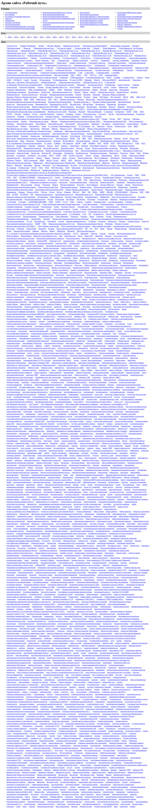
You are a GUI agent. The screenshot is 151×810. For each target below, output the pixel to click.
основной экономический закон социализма (69, 533)
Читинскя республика (22, 231)
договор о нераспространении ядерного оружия (35, 351)
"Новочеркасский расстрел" (43, 48)
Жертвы (55, 129)
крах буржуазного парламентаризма (106, 441)
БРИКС (52, 90)
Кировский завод (67, 148)
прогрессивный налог (93, 616)
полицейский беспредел (72, 580)
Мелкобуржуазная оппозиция (89, 163)
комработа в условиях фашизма (69, 431)
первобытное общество (48, 550)
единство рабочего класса (16, 358)
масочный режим (77, 463)
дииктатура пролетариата (125, 346)
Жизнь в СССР (66, 129)
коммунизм (28, 429)
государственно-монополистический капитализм (25, 329)
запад (144, 372)
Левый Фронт (106, 155)
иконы (39, 387)
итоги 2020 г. (79, 402)
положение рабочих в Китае (35, 585)
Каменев (32, 146)
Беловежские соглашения (16, 92)
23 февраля (64, 77)
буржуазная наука (123, 277)
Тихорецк (100, 216)
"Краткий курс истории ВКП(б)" (95, 46)
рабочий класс (73, 646)
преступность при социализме (18, 607)
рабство (22, 648)
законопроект (69, 372)
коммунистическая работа (106, 429)
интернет (130, 392)
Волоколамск (92, 107)
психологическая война (16, 641)
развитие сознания (91, 648)
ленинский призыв (56, 450)
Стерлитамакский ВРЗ (128, 212)
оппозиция (31, 526)
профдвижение (36, 638)
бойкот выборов (91, 265)
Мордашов (28, 165)
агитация (129, 241)
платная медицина (99, 563)
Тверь (92, 216)
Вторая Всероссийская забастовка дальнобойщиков (26, 112)
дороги (79, 353)
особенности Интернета (97, 533)
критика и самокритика (89, 446)
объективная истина (141, 521)
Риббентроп (104, 197)
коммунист (39, 429)
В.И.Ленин (104, 97)
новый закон (35, 509)
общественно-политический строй (20, 519)
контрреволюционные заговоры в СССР (111, 433)
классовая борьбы (41, 419)
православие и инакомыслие (91, 597)
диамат (110, 346)
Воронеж (121, 107)
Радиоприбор (43, 197)
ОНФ (143, 175)
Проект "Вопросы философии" (77, 190)
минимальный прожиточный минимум (46, 475)
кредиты (10, 443)
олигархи (10, 526)
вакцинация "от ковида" (116, 290)
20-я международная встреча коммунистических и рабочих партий (32, 77)
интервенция (89, 392)
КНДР (78, 143)
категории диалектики (43, 411)
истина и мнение (128, 397)
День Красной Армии (25, 124)
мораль (40, 485)
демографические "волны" (137, 338)
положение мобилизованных (88, 582)
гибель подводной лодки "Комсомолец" (22, 324)
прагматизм (11, 599)
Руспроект (91, 199)
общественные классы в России (98, 519)
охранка (94, 541)
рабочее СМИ (108, 643)
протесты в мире (13, 633)
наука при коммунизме (98, 492)
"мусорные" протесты (97, 63)
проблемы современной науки (18, 616)
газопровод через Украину (98, 319)
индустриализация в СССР (38, 390)
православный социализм (114, 597)
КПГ (99, 143)
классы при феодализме (124, 421)
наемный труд (58, 487)
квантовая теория (132, 411)
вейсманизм (65, 292)
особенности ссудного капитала (121, 533)
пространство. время (27, 628)
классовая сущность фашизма (105, 419)
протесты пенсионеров (82, 633)
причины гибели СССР (16, 614)
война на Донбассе (54, 304)
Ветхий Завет (88, 104)
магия (24, 458)
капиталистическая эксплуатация (113, 409)
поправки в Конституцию (16, 589)
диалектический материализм (94, 346)
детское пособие (13, 346)
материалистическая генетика (55, 465)
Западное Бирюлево (94, 134)
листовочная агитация (108, 453)
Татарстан (74, 216)
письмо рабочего (63, 560)
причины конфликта (89, 614)
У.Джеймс (92, 221)
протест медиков (80, 628)
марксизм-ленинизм (31, 460)
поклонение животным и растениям (72, 572)
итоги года (118, 402)
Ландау (88, 155)
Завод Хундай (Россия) (101, 131)
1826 (72, 75)
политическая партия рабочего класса (130, 575)
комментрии (126, 426)
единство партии (129, 355)
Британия (96, 95)
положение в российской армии (19, 582)
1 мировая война (103, 73)
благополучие (29, 265)
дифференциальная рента (131, 348)
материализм (11, 465)
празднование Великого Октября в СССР (57, 599)
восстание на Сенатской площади (126, 307)
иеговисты (28, 385)
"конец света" (62, 63)
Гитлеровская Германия (125, 114)
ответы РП (46, 536)
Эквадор (94, 233)
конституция (36, 433)
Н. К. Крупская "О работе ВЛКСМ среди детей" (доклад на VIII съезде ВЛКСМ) (109, 165)
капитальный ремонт (137, 409)
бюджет (78, 290)
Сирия (56, 207)
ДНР (119, 119)
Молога (9, 165)
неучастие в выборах (121, 504)
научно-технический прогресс (18, 494)
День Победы (41, 124)
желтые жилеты (50, 358)
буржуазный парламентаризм (18, 290)
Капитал (64, 146)
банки (75, 258)
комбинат (86, 426)
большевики (11, 268)
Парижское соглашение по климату (43, 182)
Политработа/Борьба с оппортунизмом (94, 17)
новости (78, 507)
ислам (9, 397)
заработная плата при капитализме (20, 377)
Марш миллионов (134, 160)
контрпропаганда (86, 433)
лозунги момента (122, 455)
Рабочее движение (124, 24)
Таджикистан (98, 214)
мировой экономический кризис (33, 477)
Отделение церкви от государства (33, 180)
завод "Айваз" (91, 368)
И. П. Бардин (75, 136)
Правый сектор (85, 187)
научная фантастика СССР (136, 492)
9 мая (147, 77)
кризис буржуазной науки (89, 443)
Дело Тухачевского (136, 121)
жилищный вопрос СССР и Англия (37, 360)
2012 (99, 37)
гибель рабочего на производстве (52, 324)
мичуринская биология (22, 482)
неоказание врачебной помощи (110, 502)
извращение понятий (72, 385)
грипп (119, 331)
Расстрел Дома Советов (74, 197)
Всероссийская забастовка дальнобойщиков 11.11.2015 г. (63, 109)
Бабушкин (68, 90)
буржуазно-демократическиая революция (22, 282)
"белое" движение (42, 60)
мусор (118, 485)
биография (58, 263)
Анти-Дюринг (75, 87)
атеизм (56, 258)
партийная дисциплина (126, 543)
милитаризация (12, 475)
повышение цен (72, 568)
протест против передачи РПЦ (132, 628)
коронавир (64, 438)
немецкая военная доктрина (137, 499)
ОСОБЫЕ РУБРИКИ (27, 177)
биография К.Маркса (72, 263)
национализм (32, 497)
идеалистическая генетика (77, 382)
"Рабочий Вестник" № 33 (80, 56)
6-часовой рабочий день (95, 77)
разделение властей (83, 650)
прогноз (59, 616)
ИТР (90, 138)
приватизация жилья (121, 607)
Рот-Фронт (81, 199)
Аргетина (86, 87)
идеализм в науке (57, 382)
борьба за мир (44, 268)
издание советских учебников (94, 385)
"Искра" (41, 46)
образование (89, 514)
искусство (99, 394)
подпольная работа (14, 570)
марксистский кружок (90, 460)
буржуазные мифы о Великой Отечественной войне (44, 285)
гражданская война (58, 331)
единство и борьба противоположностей (85, 355)
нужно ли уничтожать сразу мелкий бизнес (57, 511)
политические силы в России (108, 577)
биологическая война (91, 263)
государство (11, 331)
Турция (61, 221)
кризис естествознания (15, 446)
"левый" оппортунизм (77, 63)
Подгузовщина (92, 185)
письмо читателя (78, 560)
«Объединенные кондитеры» (70, 82)
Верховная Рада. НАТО (59, 104)
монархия (20, 485)
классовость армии (77, 421)
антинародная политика (110, 251)
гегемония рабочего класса (17, 321)
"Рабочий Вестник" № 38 (101, 56)
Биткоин (134, 92)
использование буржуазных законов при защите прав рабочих (56, 397)
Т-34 (84, 214)
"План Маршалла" (109, 48)
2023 (29, 37)
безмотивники (48, 260)
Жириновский (79, 129)
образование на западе (137, 514)
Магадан (78, 160)
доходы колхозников (106, 353)
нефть (134, 504)
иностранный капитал (130, 390)
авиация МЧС (42, 241)
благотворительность (45, 265)
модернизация (113, 482)
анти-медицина (97, 248)
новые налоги (123, 507)
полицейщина (89, 580)
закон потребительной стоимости (19, 372)
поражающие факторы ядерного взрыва (77, 589)
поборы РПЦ (40, 565)
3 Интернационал (77, 77)
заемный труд (44, 370)
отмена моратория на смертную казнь (21, 538)
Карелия (85, 146)
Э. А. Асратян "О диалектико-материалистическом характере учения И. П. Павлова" (39, 233)
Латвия (96, 155)
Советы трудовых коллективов (18, 209)
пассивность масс (114, 546)
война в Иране (12, 304)
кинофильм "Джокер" (77, 414)
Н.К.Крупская (24, 168)
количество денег (121, 424)
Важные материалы (67, 99)
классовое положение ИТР (34, 421)
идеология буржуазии (127, 382)
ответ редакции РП (32, 536)
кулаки (136, 446)
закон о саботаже (115, 370)
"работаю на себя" (142, 68)
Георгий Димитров (47, 114)
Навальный (76, 168)
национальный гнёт (113, 497)
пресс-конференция (98, 604)
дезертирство (12, 338)
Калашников (21, 146)
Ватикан (80, 99)
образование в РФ (103, 514)
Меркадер (106, 163)
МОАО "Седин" (53, 160)
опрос (9, 529)
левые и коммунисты (122, 448)
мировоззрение (143, 475)
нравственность (111, 509)
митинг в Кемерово (131, 477)
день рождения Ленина (74, 343)
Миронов (143, 163)
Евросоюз (101, 126)
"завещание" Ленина (139, 60)
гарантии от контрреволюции (122, 319)
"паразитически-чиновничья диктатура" (22, 68)
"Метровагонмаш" (14, 48)
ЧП (86, 229)
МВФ (42, 160)
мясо (138, 485)
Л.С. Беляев (42, 155)
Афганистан (123, 87)
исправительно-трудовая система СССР (97, 397)
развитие (30, 648)
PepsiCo (97, 80)
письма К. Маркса (47, 560)
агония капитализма (45, 243)
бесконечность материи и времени (20, 263)
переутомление (84, 558)
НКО (41, 168)
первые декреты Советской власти (20, 553)
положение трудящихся (135, 585)
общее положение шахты (57, 516)
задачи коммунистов (120, 368)
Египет (110, 126)
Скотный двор (83, 207)
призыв (28, 609)
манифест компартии (128, 458)
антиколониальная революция (72, 251)
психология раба (44, 641)
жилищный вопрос (14, 360)
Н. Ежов (74, 165)
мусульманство (128, 485)
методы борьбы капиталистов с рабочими (22, 472)
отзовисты (90, 536)
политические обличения (39, 577)
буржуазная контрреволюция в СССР (68, 277)
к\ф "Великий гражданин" (17, 404)
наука (85, 492)
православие (73, 597)
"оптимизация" (100, 65)
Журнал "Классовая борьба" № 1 (99, 129)
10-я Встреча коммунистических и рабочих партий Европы (29, 75)
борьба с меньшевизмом (80, 270)
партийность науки (41, 546)
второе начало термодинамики (128, 314)
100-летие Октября (61, 75)
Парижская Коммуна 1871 (139, 180)
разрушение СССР (116, 650)
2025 (16, 37)
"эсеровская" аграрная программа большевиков (58, 73)
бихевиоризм (128, 263)
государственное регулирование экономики (62, 329)
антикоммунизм (92, 251)
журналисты (109, 360)
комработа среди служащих (116, 431)
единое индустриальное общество (54, 355)
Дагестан (126, 119)
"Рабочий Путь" (140, 56)
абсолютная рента (73, 238)
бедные (27, 260)
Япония (108, 236)
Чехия (146, 229)
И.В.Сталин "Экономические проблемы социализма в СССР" (30, 138)
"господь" (94, 60)
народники (48, 489)
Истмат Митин (68, 141)
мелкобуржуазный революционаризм (124, 468)
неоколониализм (131, 502)
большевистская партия (27, 268)
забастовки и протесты (138, 365)
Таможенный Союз (46, 216)
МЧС (70, 160)
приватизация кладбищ (140, 607)
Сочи (49, 209)
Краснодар (35, 153)
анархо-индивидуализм (15, 248)
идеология (113, 382)
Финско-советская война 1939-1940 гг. (21, 226)
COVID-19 (17, 80)
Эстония (111, 233)
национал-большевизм (123, 494)
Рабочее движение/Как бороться (129, 26)
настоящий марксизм (33, 492)
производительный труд (37, 621)
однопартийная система (116, 524)
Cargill (26, 80)
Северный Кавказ (107, 204)
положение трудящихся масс (68, 587)
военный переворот (62, 299)
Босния (78, 95)
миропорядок (68, 477)
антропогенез (112, 255)
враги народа (61, 309)
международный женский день (57, 468)
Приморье (134, 187)
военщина (76, 299)
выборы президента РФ (97, 316)
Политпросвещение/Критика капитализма (59, 26)
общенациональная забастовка (105, 516)
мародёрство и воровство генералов (20, 463)
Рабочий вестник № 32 (123, 194)
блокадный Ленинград (63, 265)
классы (89, 421)
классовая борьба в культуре (61, 416)
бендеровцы (141, 260)
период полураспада (100, 558)
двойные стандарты (49, 336)
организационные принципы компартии (99, 529)
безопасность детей (99, 260)
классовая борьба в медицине (86, 416)
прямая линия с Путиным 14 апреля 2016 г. (119, 638)
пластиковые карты (66, 563)
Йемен (135, 141)
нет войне (107, 504)
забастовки (103, 365)
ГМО (142, 112)
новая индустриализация (32, 507)
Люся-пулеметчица (85, 158)
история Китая (64, 399)
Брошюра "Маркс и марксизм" (114, 95)
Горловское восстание (35, 116)
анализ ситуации (103, 246)
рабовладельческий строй (16, 643)
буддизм (128, 273)
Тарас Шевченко (62, 216)
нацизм (102, 494)
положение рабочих (14, 585)
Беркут (93, 92)
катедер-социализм (61, 411)
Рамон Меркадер (56, 197)
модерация (102, 482)
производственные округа (58, 621)
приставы (71, 611)
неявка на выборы (13, 507)
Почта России (138, 185)
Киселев (79, 148)
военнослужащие (59, 297)
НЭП (67, 168)
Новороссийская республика (17, 170)
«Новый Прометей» (48, 82)
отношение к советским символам (124, 538)
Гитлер (111, 114)
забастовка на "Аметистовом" (18, 365)
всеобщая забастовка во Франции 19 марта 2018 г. (84, 312)
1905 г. (79, 75)
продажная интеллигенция (129, 616)
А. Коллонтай (110, 82)
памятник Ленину (38, 543)
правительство (106, 594)
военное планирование (15, 297)
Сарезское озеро (100, 202)
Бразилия (87, 95)
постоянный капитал (102, 592)
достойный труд (90, 353)
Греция (104, 119)
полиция (100, 580)
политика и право (45, 575)
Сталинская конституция (16, 212)
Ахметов (133, 87)
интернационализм (117, 392)
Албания (135, 85)
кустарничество (60, 448)
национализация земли (15, 497)
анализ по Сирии (88, 246)
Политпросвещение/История (53, 15)
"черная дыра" (12, 73)
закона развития (55, 372)
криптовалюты (63, 446)
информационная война (57, 394)
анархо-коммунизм (34, 248)
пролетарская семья (65, 624)
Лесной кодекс (28, 158)
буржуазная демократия (75, 275)
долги (29, 353)
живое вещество (122, 358)
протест (40, 628)
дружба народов (123, 353)
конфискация (33, 436)
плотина (124, 563)
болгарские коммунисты (108, 265)
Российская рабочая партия (35, 199)
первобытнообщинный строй (71, 550)
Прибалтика (123, 187)
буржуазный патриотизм (40, 290)
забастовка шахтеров (88, 365)
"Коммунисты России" (71, 46)
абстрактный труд (89, 238)
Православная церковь (68, 187)
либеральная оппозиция (16, 453)
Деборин (54, 121)
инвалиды (120, 387)
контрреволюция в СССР (16, 436)
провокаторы (37, 616)
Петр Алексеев (26, 185)
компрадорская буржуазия (16, 431)
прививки (10, 609)
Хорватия (42, 229)
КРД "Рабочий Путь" (125, 143)
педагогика (11, 548)
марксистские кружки (71, 460)
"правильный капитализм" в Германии (71, 68)
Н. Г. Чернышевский (60, 165)
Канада (50, 146)
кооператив (99, 436)
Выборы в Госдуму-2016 (57, 112)
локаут (133, 455)
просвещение (62, 626)
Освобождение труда (132, 177)
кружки (103, 446)
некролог (120, 499)
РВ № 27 (76, 192)
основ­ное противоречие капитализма (127, 531)
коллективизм (12, 426)
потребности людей (65, 594)
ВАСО (125, 97)
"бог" (53, 60)
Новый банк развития (50, 170)
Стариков (113, 212)
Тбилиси (84, 216)
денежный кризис (13, 343)
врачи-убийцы (81, 309)
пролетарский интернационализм (88, 624)
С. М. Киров (11, 202)
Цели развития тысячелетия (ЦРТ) (70, 229)
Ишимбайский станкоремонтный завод (115, 141)
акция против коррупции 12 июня (59, 246)
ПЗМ (79, 180)
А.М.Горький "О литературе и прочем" (59, 85)
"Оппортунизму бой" (82, 48)
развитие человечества (109, 648)
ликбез (46, 453)
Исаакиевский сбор (44, 141)
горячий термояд (98, 326)
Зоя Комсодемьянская (50, 136)
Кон (77, 151)
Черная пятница (121, 229)
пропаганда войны (121, 624)
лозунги (96, 455)
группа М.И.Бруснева (132, 331)
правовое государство (43, 597)
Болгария (43, 95)
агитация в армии (141, 241)
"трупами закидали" (102, 70)
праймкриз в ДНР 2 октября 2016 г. (110, 599)
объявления (24, 524)
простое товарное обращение (132, 626)
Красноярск (57, 153)
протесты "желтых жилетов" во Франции (82, 631)
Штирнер (71, 231)
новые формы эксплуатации (17, 509)
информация (73, 394)
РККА (95, 192)
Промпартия (11, 192)
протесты (61, 631)
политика (32, 575)
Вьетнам (82, 112)
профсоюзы (76, 638)
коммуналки (137, 426)
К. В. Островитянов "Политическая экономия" (24, 143)
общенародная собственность (80, 516)
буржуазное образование (120, 282)
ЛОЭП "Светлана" (76, 155)
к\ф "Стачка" (34, 404)
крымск (128, 446)
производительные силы (16, 621)
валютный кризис (21, 292)
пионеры (34, 560)
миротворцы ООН (82, 477)
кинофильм (62, 414)
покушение (92, 572)
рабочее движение (122, 643)
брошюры (118, 273)
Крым (132, 153)
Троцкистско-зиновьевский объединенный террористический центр (117, 219)
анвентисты (84, 248)
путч (112, 641)
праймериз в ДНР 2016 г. (85, 599)
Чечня (9, 231)
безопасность (84, 260)
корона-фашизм (52, 438)
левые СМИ (107, 448)
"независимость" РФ (34, 65)
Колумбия (124, 148)
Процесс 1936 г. (33, 192)
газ (85, 319)
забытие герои (33, 368)
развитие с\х (77, 648)
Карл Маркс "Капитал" (99, 146)
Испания (57, 141)
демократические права (16, 341)
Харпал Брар (31, 229)
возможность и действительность (130, 299)
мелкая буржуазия (78, 468)
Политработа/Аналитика (89, 15)
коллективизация (137, 424)
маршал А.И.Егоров (44, 463)
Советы (124, 207)
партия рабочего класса (85, 546)
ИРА (84, 138)
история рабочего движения (131, 399)
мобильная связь (89, 482)
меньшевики (79, 470)
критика (75, 446)
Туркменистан (39, 221)
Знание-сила (35, 136)
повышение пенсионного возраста (51, 568)
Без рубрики (10, 15)
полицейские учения (53, 580)
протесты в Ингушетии (110, 631)
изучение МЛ (12, 387)
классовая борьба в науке (108, 416)
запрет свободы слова (98, 375)
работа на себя (75, 643)
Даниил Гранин (13, 121)
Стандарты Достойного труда (75, 212)
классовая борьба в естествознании (35, 416)
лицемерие (123, 453)
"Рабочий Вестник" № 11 (47, 51)
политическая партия (106, 575)
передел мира (121, 553)
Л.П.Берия (31, 155)
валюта (9, 292)
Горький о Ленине (52, 116)
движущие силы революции (17, 336)
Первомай (121, 182)
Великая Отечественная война (59, 102)
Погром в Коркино (67, 185)
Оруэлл (97, 177)
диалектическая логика (72, 346)
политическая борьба (87, 575)
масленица (65, 463)
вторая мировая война (76, 314)
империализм (61, 387)
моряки (76, 485)
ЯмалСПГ (99, 236)
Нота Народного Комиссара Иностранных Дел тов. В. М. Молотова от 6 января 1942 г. (39, 173)
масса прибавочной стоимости (113, 463)
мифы (9, 482)
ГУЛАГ (9, 114)
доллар (36, 353)
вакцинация (100, 290)
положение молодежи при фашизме (114, 582)
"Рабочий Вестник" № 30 (37, 56)
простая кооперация (76, 626)
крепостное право (22, 443)
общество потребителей (16, 521)
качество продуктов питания (102, 411)
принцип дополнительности (57, 609)
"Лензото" (136, 46)
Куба (139, 153)
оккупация (131, 524)
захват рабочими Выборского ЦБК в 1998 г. (23, 380)
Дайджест (136, 119)
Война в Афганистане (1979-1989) (45, 107)
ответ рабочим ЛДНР (15, 536)
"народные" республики (117, 63)
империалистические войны (103, 387)
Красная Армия (23, 153)
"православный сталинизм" (122, 68)
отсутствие (57, 541)
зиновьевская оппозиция (127, 380)
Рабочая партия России (44, 194)
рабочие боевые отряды (16, 646)
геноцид (42, 321)
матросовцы (106, 465)
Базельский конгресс (82, 90)
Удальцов (101, 221)
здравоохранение (66, 380)
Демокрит (10, 124)
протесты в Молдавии (129, 631)
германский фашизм (92, 321)
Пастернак (63, 182)
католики (74, 411)
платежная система (83, 563)
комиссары (97, 426)
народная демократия (15, 489)
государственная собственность (119, 326)
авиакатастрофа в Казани (16, 241)
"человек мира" (142, 70)
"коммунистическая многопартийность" (39, 63)
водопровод (71, 294)
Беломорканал (33, 92)
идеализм (25, 382)
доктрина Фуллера (123, 351)
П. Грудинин (53, 180)
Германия (69, 114)
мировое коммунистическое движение (120, 475)
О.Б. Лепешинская (118, 175)
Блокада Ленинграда (30, 95)
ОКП (137, 175)
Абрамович (81, 85)
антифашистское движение (74, 255)
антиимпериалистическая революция (44, 251)
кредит (124, 441)
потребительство (35, 594)
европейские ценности (15, 355)
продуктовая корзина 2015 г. (45, 619)
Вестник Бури (75, 104)
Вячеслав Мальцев (95, 112)
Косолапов (11, 153)
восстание (86, 307)
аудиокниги (66, 258)
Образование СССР (45, 177)
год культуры (120, 324)
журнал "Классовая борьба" (91, 360)
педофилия (32, 548)
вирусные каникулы (27, 294)
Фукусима (10, 229)
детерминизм (110, 343)
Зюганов (64, 136)
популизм (49, 589)
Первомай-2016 (12, 185)
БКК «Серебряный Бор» (38, 90)
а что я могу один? (121, 236)
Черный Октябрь (135, 229)
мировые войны (54, 477)
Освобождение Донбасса (112, 177)
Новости (8, 19)
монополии (30, 485)
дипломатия (83, 348)
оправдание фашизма (116, 526)
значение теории (13, 382)
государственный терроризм (137, 329)
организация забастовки (138, 529)
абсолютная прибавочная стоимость (50, 238)
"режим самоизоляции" (34, 70)
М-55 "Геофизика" (101, 158)
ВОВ (32, 99)
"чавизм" (130, 70)
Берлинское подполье (106, 92)
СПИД (57, 202)
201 (105, 37)
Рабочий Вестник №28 (104, 194)
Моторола (46, 165)
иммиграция (49, 387)
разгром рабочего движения (44, 650)
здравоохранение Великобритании (88, 380)
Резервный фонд (91, 197)
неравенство (32, 504)
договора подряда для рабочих (67, 351)
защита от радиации (49, 380)
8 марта (140, 77)
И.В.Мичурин (99, 136)
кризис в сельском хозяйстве (134, 443)
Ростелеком (59, 199)
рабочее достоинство (139, 643)
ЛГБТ (51, 155)
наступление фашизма (72, 492)
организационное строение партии (43, 529)
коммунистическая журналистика (58, 429)
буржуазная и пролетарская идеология (101, 275)
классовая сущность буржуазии (80, 419)
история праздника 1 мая (109, 399)
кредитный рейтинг (137, 441)
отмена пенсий (43, 538)
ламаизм (71, 448)
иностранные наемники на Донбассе (106, 390)
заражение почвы (69, 377)
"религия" (49, 70)
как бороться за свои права (17, 407)
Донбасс (144, 124)
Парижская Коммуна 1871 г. (17, 182)
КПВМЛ (92, 143)
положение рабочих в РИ (57, 585)
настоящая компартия (15, 492)
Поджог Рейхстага (107, 185)
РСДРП (15, 194)
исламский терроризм (22, 397)
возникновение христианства (82, 302)
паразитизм (51, 543)
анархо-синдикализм (51, 248)
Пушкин (67, 192)
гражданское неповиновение (104, 331)
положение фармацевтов (90, 587)
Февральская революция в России (90, 224)
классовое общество (14, 421)
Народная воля (88, 168)
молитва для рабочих (138, 482)
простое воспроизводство (108, 626)
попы (58, 589)
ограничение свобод (79, 524)
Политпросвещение (12, 24)
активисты (112, 243)
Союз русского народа (61, 209)
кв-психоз (119, 411)
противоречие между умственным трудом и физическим (73, 636)
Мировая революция (130, 163)
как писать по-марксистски (136, 407)
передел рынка (134, 553)
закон (54, 370)
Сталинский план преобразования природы (44, 212)
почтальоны (79, 594)
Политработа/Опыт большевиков (129, 17)
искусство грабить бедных (115, 394)
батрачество (123, 258)
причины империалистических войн (65, 614)
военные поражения (14, 299)
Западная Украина (77, 134)
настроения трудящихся (53, 492)
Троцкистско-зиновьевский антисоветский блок (70, 219)
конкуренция (12, 433)
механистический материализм (84, 472)
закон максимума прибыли (68, 370)
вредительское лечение (97, 309)
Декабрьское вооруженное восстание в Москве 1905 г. (80, 121)
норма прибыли (74, 509)
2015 (80, 37)
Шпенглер (61, 231)
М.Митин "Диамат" (14, 160)
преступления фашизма (117, 604)
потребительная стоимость (17, 594)
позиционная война (25, 572)
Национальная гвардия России (108, 168)
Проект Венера (97, 190)
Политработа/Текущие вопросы (129, 19)
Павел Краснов (95, 180)
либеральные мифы (34, 453)
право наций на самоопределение (19, 597)
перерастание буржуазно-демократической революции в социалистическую (35, 558)
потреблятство (49, 594)
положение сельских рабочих (113, 585)
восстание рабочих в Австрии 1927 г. (21, 309)
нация (126, 497)
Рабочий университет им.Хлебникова (21, 197)
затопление (96, 377)
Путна (59, 192)
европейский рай (32, 355)
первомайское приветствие (119, 550)
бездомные (37, 260)
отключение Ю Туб (104, 536)
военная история (100, 294)
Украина (122, 221)
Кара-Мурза (74, 146)
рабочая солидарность (92, 643)
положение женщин (40, 582)
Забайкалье (58, 131)
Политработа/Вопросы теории (91, 20)
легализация (11, 450)
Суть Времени (74, 214)
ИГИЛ (72, 138)
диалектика (56, 346)
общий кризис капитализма (61, 521)
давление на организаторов (68, 333)
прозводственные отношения (128, 619)
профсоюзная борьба (62, 638)
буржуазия (60, 275)
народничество (60, 489)
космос (56, 441)
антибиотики (111, 248)
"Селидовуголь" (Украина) (50, 58)
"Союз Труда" (85, 58)
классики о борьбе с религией (124, 414)
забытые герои (46, 368)
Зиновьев (24, 136)
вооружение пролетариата (139, 304)
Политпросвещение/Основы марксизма (58, 28)
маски (56, 463)
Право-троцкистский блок (48, 187)
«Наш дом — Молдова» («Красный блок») (23, 82)
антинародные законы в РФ (131, 251)
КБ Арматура (68, 143)
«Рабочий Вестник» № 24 (92, 82)
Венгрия (136, 102)
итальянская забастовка (44, 402)
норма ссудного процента (92, 509)
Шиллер (44, 231)
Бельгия (77, 92)
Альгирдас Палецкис (27, 87)
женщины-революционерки (102, 358)
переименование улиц (30, 555)
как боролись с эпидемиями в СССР (114, 404)
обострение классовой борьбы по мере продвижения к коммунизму (56, 514)
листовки (94, 453)
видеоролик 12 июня (122, 292)
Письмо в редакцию (12, 22)
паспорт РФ (101, 546)
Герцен (78, 114)
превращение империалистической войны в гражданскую (29, 602)
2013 (93, 37)
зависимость (59, 368)
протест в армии (52, 628)
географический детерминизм (58, 321)
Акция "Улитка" (124, 85)
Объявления (9, 20)
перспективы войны (14, 560)
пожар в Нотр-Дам (81, 570)
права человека (92, 594)
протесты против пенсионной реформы (22, 636)
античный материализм (96, 255)
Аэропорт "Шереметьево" (16, 90)
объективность (12, 524)
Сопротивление (38, 209)
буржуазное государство (77, 282)
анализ (76, 246)
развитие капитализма (45, 648)
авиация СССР (55, 241)
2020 (48, 37)
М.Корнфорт (139, 158)
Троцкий (46, 219)
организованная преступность (56, 531)
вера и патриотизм (90, 292)
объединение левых (104, 521)
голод (129, 324)
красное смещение (69, 441)
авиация (31, 241)
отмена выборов (119, 536)
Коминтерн (134, 148)
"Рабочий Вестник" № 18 (16, 53)
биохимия (117, 263)
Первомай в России (134, 182)
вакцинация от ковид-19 (137, 290)
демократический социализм (38, 341)
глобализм (109, 324)
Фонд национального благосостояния (75, 226)
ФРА (44, 224)
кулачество (145, 446)
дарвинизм (106, 333)
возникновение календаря (16, 302)
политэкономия (12, 580)
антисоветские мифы (88, 253)
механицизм (102, 472)
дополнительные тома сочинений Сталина (58, 353)
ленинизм (42, 450)
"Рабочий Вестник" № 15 (133, 51)
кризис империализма (34, 446)
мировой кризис (13, 477)
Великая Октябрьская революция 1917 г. (112, 99)
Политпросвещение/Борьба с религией (20, 26)
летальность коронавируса (103, 450)
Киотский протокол (51, 148)
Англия (40, 87)
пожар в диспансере (98, 570)
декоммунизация (111, 338)
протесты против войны (103, 633)
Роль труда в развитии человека (124, 197)
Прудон (44, 192)
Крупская (124, 153)
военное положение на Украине (39, 297)
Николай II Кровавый (130, 168)
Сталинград (129, 209)
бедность (133, 258)
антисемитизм (59, 253)
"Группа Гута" (12, 46)
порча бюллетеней (14, 592)
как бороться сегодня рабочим (40, 407)
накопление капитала (74, 487)
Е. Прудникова (84, 126)
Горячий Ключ (87, 116)
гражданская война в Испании (79, 331)
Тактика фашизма (29, 216)
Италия (95, 141)
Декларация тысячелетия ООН (114, 121)
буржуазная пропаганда (39, 280)
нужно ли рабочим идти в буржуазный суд (23, 511)
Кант (57, 146)
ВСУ (56, 99)
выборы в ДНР (80, 316)
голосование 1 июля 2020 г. (64, 326)
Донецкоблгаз (34, 126)
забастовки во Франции (118, 365)
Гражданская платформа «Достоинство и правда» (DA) (79, 119)
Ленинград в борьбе (136, 155)
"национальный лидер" (15, 65)
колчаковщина (75, 426)
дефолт (47, 346)
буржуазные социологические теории (122, 285)
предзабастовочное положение (18, 604)
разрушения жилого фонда (61, 653)
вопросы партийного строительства (38, 307)
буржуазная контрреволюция (41, 277)
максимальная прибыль (67, 458)
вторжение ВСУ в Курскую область (100, 314)
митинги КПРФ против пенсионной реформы (101, 480)
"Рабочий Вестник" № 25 (124, 53)
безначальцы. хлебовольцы (67, 260)
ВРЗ (50, 99)
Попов (127, 185)
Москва (37, 165)
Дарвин (24, 121)
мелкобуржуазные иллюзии (97, 468)
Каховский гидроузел (126, 146)
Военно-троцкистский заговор (18, 107)
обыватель (35, 524)
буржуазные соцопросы (16, 287)
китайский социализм (96, 414)
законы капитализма (101, 372)
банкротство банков (99, 258)
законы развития (117, 372)
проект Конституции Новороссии (102, 619)
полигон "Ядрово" (141, 572)
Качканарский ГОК (14, 148)
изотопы (111, 385)
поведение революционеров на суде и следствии (81, 565)
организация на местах (15, 531)
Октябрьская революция (72, 177)
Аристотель (97, 87)
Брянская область (46, 97)
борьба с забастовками (15, 270)
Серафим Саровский (14, 207)
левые (98, 448)
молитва (125, 482)
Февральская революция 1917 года (62, 224)
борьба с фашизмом (60, 273)
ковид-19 (101, 424)
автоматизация (69, 241)
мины (66, 475)
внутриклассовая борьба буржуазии (51, 294)
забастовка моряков (136, 363)
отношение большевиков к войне (95, 538)
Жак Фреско (35, 129)
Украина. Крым (134, 221)
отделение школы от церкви (63, 536)
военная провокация (116, 294)
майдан (40, 458)
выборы (30, 316)
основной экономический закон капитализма (33, 533)
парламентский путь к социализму (71, 543)
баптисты (113, 258)
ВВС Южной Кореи (14, 99)
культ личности (12, 448)
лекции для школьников (27, 450)
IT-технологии (45, 80)
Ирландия (30, 141)
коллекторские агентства (29, 426)
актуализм (123, 243)
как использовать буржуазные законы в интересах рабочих (101, 407)
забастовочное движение (16, 368)
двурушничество (77, 336)
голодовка (10, 326)
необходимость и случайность (47, 502)
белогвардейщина (127, 260)
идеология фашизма (14, 385)
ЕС (94, 126)
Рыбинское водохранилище (130, 199)
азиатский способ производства (94, 243)
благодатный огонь (14, 265)
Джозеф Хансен (119, 124)
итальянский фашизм (63, 402)
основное (10, 533)
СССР (65, 202)
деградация (90, 336)
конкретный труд (136, 431)
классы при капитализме (103, 421)
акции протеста (12, 246)
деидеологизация (50, 338)
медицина (39, 468)
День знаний (70, 124)
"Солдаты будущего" (70, 58)
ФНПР (37, 224)
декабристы (98, 338)
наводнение (30, 487)
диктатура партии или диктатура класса (40, 348)
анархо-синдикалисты (69, 248)
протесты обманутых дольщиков (59, 633)
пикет (27, 560)
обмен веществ (125, 511)
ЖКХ (136, 126)
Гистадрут (102, 114)
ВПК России (41, 99)
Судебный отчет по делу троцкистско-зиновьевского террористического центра (37, 214)
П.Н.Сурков (64, 180)
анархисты (136, 246)
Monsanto (88, 80)
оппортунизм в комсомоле (60, 526)
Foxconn (34, 80)
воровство (58, 307)
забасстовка (120, 360)
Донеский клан (12, 126)
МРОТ (63, 160)
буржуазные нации (99, 285)
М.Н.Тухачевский (30, 160)
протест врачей (66, 628)
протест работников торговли (18, 631)
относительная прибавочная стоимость (66, 538)
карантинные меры (14, 411)
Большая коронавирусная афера (61, 95)
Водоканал (122, 104)
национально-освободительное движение (68, 497)
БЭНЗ (60, 90)
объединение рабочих (123, 521)
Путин (52, 192)
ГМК (135, 112)
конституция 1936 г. (50, 433)
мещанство (114, 472)
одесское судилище (97, 524)
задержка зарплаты (29, 370)
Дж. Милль (106, 124)
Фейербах (109, 224)
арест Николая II (13, 258)
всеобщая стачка (112, 312)
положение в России (137, 580)
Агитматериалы (11, 13)
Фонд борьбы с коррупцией (48, 226)
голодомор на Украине (43, 326)
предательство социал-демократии (66, 602)
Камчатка (41, 146)
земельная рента (110, 380)
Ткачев (108, 216)
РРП (8, 194)
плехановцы (113, 563)
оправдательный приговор (136, 526)
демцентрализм (123, 341)
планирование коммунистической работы (22, 563)
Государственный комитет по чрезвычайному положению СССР (31, 119)
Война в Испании (67, 107)
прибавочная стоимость (54, 607)
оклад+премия (143, 524)
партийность (26, 546)
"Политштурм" (12, 51)
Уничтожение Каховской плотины (20, 224)
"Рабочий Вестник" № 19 (37, 53)
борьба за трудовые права (61, 268)
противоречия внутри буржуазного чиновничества (116, 636)
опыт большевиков (21, 529)
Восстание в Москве (134, 107)
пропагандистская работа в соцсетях (40, 626)
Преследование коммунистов (105, 187)
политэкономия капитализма (32, 580)
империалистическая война (79, 387)
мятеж (145, 485)
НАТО (34, 168)
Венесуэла (11, 104)
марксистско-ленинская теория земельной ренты (119, 460)
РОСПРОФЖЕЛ (121, 192)
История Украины (83, 141)
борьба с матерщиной (60, 270)
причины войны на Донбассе (121, 611)
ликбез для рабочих (59, 453)
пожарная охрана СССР (117, 570)
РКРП (102, 192)
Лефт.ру (39, 158)
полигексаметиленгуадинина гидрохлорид (115, 572)
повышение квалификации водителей (21, 568)
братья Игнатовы (91, 273)
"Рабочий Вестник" (28, 51)
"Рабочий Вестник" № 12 (68, 51)
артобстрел (48, 258)
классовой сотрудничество (57, 421)
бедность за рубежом (14, 260)
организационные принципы (70, 529)
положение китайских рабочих (62, 582)
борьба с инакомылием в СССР (38, 270)
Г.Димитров (119, 112)
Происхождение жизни (114, 190)
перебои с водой (66, 553)
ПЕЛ (73, 180)
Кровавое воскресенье (98, 153)
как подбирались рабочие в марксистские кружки (25, 409)
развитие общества (63, 648)
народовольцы (101, 489)
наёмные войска (13, 499)
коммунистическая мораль (84, 429)
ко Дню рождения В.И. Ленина (83, 424)
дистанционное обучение (109, 348)
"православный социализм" (98, 68)
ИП (78, 138)
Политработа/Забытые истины (91, 22)
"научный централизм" (137, 63)
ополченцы (20, 526)
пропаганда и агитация (139, 624)
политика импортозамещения (66, 575)
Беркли (85, 92)
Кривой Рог (69, 153)
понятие (137, 587)
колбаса (110, 424)
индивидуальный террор (16, 390)
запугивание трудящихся (118, 375)
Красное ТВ (46, 153)
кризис (62, 443)
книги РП (10, 424)
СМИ (51, 202)
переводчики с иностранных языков (88, 553)
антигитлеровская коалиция (17, 251)
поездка (69, 570)
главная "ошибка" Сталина (92, 324)
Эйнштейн (84, 233)
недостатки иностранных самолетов (101, 499)
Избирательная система (103, 138)
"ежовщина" (105, 60)
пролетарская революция (46, 624)
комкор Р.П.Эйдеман (111, 426)
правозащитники (60, 597)
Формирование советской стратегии (127, 226)
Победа (55, 185)
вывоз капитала (127, 316)
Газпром (18, 114)
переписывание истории (92, 555)
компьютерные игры (36, 431)
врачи (71, 309)
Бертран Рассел (123, 92)
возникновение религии (38, 302)
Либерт (47, 158)
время (124, 309)
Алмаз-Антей (12, 87)
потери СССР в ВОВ (121, 592)
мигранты (124, 472)
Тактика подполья (13, 216)
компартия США (136, 429)
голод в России (140, 324)
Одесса (57, 177)
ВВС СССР (141, 97)
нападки (119, 487)
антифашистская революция (120, 253)
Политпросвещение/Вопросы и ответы (57, 13)
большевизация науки (128, 265)
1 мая (80, 73)
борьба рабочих (131, 268)
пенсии (41, 548)
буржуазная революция (79, 280)
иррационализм (87, 394)
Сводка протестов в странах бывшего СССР (23, 204)
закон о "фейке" (87, 370)
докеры (111, 351)
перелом (59, 555)
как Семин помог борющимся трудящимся (82, 404)
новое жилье (67, 507)
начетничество (136, 497)
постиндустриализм (48, 592)
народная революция (33, 489)
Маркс (123, 160)
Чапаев (109, 229)
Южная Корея (26, 236)
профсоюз (48, 638)
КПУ (113, 143)
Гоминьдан (11, 116)
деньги (99, 343)
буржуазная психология (59, 280)
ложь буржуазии (29, 455)
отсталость (46, 541)
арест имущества (28, 258)
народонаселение (115, 489)
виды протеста (12, 294)
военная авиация (85, 294)
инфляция (42, 394)
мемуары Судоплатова (15, 470)
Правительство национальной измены (21, 187)
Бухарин (87, 97)
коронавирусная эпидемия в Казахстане (98, 438)
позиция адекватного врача (45, 572)
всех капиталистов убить (56, 314)
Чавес (102, 229)
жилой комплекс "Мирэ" (62, 360)
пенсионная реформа (90, 548)
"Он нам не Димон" (64, 48)
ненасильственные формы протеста (20, 502)
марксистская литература (51, 460)
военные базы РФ (75, 297)
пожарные (133, 570)
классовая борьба (13, 416)
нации (110, 494)
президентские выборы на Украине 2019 (73, 604)
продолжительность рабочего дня (19, 619)
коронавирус (75, 438)
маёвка (30, 468)
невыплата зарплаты (64, 499)
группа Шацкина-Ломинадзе (18, 333)
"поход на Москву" (47, 68)
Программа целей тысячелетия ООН (49, 190)
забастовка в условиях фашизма (64, 363)
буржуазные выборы (14, 285)
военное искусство (134, 294)
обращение (11, 516)
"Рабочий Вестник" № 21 (81, 53)
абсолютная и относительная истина (20, 238)
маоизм (9, 460)
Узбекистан (112, 221)
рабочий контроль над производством (112, 646)
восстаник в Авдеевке (45, 309)
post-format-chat (124, 80)
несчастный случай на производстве (87, 504)
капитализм (71, 409)
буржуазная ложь (91, 277)
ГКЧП (129, 112)
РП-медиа (134, 192)
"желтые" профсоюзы (120, 60)
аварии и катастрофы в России (109, 238)
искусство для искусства (136, 394)
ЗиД (136, 134)
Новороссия (35, 170)
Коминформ (11, 151)
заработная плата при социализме (48, 377)
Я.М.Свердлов (70, 236)
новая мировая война (52, 507)
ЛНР (65, 155)
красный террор (84, 441)
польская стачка (108, 587)
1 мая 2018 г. (89, 73)
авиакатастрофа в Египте (133, 238)
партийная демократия (106, 543)
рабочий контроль (88, 646)
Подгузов (80, 185)
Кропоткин (114, 153)
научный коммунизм (89, 494)
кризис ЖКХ (73, 443)
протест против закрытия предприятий (104, 628)
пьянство (127, 641)
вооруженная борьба (14, 307)
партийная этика (13, 546)
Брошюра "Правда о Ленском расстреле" (22, 97)
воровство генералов (72, 307)
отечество (80, 536)
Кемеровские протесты (32, 148)
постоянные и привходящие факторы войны (75, 592)
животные (134, 358)
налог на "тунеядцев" (92, 487)
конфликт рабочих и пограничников (54, 436)
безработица (113, 260)
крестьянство (43, 443)
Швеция (36, 231)
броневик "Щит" (106, 273)
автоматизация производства (88, 241)
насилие (127, 489)
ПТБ (85, 180)
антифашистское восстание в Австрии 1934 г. (44, 255)
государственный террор (115, 329)
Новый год (65, 170)
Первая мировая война (78, 182)
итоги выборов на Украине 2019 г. (99, 402)
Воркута (112, 107)
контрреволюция (135, 433)
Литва (64, 158)
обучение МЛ (40, 516)
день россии (90, 343)
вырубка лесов (35, 319)
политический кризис (129, 577)
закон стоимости (40, 372)
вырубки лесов (48, 319)
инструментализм (13, 392)
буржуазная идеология (126, 275)
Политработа (85, 13)
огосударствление (63, 524)
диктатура (141, 346)
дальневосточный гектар (90, 333)
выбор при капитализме (16, 316)
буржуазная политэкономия (17, 280)
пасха (126, 546)
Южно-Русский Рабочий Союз (45, 236)
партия (53, 546)
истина (117, 397)
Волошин (103, 107)
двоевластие (35, 336)
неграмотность (79, 499)
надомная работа (43, 487)
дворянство (64, 336)
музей (90, 485)
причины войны (101, 611)
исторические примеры (15, 399)
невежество (25, 499)
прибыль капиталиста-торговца (86, 607)
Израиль (117, 138)
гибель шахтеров (73, 324)
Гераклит (60, 114)
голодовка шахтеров (24, 326)
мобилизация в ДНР (73, 482)
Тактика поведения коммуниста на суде (121, 214)
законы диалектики (83, 372)
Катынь (113, 146)
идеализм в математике (40, 382)
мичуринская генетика (42, 482)
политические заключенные (17, 577)
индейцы (141, 387)
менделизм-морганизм (34, 470)
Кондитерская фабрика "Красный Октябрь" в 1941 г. (101, 151)
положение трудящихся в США (43, 587)
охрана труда (83, 541)
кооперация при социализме (17, 438)
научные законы (57, 494)
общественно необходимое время (131, 516)
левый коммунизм (139, 448)
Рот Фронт (70, 199)
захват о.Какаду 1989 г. (112, 377)
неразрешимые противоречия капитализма (55, 504)
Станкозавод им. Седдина (98, 212)
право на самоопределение (124, 594)
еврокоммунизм (137, 353)
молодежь (10, 485)
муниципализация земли (104, 485)
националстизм (45, 497)
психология (31, 641)
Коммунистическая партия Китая (30, 151)
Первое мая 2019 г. (107, 182)
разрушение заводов (133, 650)
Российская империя (14, 199)
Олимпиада (88, 177)
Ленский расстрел (13, 158)
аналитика (116, 246)
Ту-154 (29, 221)
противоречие (44, 636)
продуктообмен (64, 619)
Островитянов (12, 180)
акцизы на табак (135, 243)
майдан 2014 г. (50, 458)
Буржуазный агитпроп (73, 97)
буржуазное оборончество (99, 282)
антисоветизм (72, 253)
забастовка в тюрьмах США (38, 363)
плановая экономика (48, 563)
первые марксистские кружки (46, 553)
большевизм (143, 265)
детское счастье (27, 346)
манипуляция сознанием (108, 458)
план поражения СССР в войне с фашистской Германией (108, 560)
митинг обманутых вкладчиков (18, 480)
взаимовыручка (106, 292)
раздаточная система (65, 650)
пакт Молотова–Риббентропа (18, 543)
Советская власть (112, 207)
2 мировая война (111, 75)
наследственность (139, 489)
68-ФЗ (109, 77)
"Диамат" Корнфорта (28, 46)
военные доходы (129, 297)
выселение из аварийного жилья (69, 319)
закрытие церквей (133, 372)
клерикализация (141, 421)
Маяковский (38, 163)
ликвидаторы (74, 453)
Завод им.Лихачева (119, 131)
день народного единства (53, 343)
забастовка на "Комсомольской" (44, 365)
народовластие (87, 489)
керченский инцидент (15, 414)
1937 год (93, 75)
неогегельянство (90, 502)
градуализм (22, 331)
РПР (141, 192)
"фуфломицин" (118, 70)
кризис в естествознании (111, 443)
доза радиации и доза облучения (93, 351)
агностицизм (30, 243)
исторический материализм (37, 399)
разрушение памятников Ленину (36, 653)
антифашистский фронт (16, 255)
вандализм (34, 292)
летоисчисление (121, 450)
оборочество (24, 514)
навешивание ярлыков (15, 487)
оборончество (12, 514)
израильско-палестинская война (129, 385)
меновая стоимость (52, 470)
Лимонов (56, 158)
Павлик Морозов (110, 180)
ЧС (91, 229)
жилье (76, 360)
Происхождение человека (135, 190)
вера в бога (77, 292)
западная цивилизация (15, 375)
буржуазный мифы (77, 287)
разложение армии (100, 650)
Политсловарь (122, 20)
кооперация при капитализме (117, 436)
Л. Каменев (21, 155)
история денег (92, 399)
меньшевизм (67, 470)
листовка (84, 453)
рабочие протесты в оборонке (38, 646)
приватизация (105, 607)
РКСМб (110, 192)
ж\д (30, 358)
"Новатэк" (27, 48)
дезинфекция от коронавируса (30, 338)
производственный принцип (107, 621)
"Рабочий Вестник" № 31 (58, 56)
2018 (61, 37)
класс (109, 414)
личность (133, 453)
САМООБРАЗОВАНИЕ (37, 202)
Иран (22, 141)
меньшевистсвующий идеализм (123, 470)
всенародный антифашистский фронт (21, 312)
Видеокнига (100, 104)
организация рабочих (34, 531)
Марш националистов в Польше (19, 163)
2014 (86, 37)
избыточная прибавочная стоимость (48, 385)
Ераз (130, 126)
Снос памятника (97, 207)
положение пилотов (138, 582)
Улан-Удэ (145, 221)
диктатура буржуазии (15, 348)
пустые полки (82, 641)
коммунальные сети (14, 429)
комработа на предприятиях (93, 431)
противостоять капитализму (17, 638)
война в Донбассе (140, 302)
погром (83, 568)
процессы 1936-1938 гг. (92, 638)
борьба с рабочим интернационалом (20, 273)
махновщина (129, 465)
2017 (67, 37)
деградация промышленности (132, 336)
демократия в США (94, 341)
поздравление (144, 570)
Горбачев (20, 116)
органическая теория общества (81, 531)
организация (121, 529)
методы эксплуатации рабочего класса (55, 472)
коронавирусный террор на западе (128, 438)
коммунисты (122, 429)
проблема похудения (107, 614)
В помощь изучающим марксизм (17, 17)
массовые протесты (135, 463)
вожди (84, 299)
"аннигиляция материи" (138, 58)
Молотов (18, 165)
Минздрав (116, 163)
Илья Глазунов (12, 141)
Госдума (98, 116)
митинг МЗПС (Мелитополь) (111, 477)
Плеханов (46, 185)
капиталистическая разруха (88, 409)
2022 (35, 37)
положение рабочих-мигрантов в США (84, 585)
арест (136, 255)
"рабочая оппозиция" (15, 70)
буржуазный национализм (97, 287)
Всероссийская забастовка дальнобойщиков (23, 109)
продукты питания (79, 619)
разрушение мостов (14, 653)
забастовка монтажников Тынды (114, 363)
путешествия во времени (99, 641)
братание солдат (76, 273)
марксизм (18, 460)
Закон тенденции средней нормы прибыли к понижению (28, 134)
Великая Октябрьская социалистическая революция (26, 102)
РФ (32, 194)
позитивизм (11, 572)
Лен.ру (116, 155)
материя (96, 465)
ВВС (132, 97)
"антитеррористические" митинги (20, 60)
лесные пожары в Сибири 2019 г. (78, 450)
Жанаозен (45, 129)
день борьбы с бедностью (32, 343)
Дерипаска (95, 124)
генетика (33, 321)
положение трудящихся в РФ (18, 587)
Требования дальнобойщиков (18, 219)
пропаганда (107, 624)
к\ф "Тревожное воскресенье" (52, 404)
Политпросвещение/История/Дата (55, 17)
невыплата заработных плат (43, 499)
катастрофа (28, 411)
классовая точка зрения (127, 419)
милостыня (25, 475)
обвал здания (99, 511)
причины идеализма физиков (38, 614)
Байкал (95, 90)
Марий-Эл (114, 160)
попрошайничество (36, 589)
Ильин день (134, 138)
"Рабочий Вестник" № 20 (59, 53)
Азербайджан (110, 85)
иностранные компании (81, 390)
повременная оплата (119, 565)
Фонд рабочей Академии (101, 226)
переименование (13, 555)
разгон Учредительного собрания (19, 650)
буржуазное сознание (140, 282)
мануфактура (143, 458)
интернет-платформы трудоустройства (21, 394)
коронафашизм (12, 441)
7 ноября (117, 77)
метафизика (142, 470)
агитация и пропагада (15, 243)
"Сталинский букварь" (101, 58)
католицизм (84, 411)
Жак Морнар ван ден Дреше (17, 129)
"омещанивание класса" (83, 65)
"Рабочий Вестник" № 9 (123, 56)
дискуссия (94, 348)
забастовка (132, 360)
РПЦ (147, 192)
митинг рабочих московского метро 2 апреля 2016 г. (52, 480)
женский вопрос (64, 358)
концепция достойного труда (82, 436)
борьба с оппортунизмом (100, 270)
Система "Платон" (68, 207)
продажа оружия (110, 616)
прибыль (68, 607)
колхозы (64, 426)
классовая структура (58, 419)
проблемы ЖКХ (123, 614)
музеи (83, 485)
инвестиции (130, 387)
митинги (78, 480)
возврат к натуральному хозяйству (102, 299)
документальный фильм (16, 353)
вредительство (114, 309)
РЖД (84, 192)
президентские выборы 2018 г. (43, 604)
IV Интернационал (60, 80)
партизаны (91, 543)
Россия (50, 199)
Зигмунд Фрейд (13, 136)
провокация (48, 616)
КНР (84, 143)
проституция (92, 626)
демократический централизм (62, 341)
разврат (123, 648)
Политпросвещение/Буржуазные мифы (20, 28)
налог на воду (108, 487)
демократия (80, 341)
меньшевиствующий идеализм (97, 470)
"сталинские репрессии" (83, 70)
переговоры (109, 553)
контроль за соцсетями (69, 433)
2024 (22, 37)
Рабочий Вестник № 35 (84, 194)
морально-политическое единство (58, 485)
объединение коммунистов (85, 521)
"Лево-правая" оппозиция (119, 46)
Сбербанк (129, 202)
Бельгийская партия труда (62, 92)
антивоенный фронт (126, 248)
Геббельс (26, 114)
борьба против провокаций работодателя (107, 268)
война (116, 302)
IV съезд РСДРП (76, 80)
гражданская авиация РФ (38, 331)
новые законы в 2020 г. (91, 507)
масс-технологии (93, 463)
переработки (109, 555)
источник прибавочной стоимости (20, 402)
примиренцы (39, 609)
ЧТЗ (96, 229)
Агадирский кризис (95, 85)
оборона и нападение (141, 511)
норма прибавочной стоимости (54, 509)
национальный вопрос (95, 497)
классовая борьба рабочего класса (19, 419)
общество (135, 519)
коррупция (48, 441)
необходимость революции (71, 502)
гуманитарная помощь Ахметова (43, 333)
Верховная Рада (42, 104)
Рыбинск (114, 199)
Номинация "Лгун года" (81, 170)
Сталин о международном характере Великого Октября (101, 209)
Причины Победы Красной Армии (20, 190)
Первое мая (93, 182)
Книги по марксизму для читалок (105, 148)
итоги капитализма (132, 402)
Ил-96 (125, 138)
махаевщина (117, 465)
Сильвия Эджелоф (32, 207)
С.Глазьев (22, 202)
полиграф (10, 575)
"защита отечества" (14, 63)
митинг (94, 477)
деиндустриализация (67, 338)
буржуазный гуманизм (35, 287)
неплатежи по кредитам (16, 504)
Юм (60, 236)
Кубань (145, 153)
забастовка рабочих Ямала (68, 365)
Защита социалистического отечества (118, 134)
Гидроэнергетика (89, 114)
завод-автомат (105, 368)
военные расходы (31, 299)
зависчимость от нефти (75, 368)
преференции (37, 607)
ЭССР (75, 233)
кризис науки (50, 446)
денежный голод (138, 341)
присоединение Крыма (103, 609)
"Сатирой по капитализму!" (17, 58)
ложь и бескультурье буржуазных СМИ (52, 455)
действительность (84, 338)
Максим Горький (90, 160)
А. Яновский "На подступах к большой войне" (24, 85)
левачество (81, 448)
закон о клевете (101, 370)
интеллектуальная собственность (35, 392)
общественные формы (120, 519)
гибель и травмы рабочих (112, 321)
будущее (10, 275)
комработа (50, 431)
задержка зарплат (13, 370)
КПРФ (106, 143)
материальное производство (79, 465)
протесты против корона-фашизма (127, 633)
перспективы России (130, 558)
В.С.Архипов (116, 97)
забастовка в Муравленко (16, 363)
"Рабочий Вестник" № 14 (111, 51)
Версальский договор (25, 104)
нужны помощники (83, 511)
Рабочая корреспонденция (127, 22)
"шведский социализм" (29, 73)
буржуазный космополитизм (57, 287)
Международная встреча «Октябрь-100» (60, 163)
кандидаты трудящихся (55, 409)
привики (20, 609)
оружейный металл (103, 531)
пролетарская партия (26, 624)
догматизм (11, 351)
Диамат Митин (133, 124)
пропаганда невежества (16, 626)
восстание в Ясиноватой (102, 307)
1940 (100, 75)
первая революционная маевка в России (22, 550)
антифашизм (103, 253)
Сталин (75, 209)
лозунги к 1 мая (107, 455)
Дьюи (44, 126)
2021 (41, 37)
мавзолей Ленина (13, 458)
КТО (143, 143)
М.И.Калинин (127, 158)
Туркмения (52, 221)
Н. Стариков (11, 168)
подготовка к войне (96, 568)
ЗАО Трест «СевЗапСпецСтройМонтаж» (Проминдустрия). (29, 131)
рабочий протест (135, 646)
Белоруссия (45, 92)
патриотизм (134, 546)
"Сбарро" (33, 58)
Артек (106, 87)
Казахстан (10, 146)
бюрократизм (88, 290)
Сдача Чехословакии (90, 204)
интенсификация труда (72, 392)
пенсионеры (51, 548)
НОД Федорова (57, 168)
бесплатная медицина (43, 263)
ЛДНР (58, 155)
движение (122, 333)
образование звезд (119, 514)
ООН (9, 177)
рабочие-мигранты (59, 646)
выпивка (138, 316)
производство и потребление (131, 621)
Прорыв (22, 192)
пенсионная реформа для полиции (113, 548)
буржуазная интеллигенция (17, 277)
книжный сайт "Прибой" (45, 424)
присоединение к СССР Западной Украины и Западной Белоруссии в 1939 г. (36, 611)
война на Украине (71, 304)
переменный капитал (73, 555)
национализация (140, 494)
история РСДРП (78, 399)
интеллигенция (56, 392)
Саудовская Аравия (115, 202)
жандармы (37, 358)
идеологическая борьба (97, 382)
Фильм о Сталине (122, 224)
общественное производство (46, 519)
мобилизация (58, 482)
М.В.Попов (115, 158)
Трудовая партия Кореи (15, 221)
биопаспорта (106, 263)
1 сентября (115, 73)
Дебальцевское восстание (38, 121)
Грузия (112, 119)
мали (80, 458)
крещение (54, 443)
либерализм (134, 450)
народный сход (73, 489)
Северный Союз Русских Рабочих (129, 204)
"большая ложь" (64, 60)
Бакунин (103, 90)
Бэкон (95, 97)
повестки (105, 565)
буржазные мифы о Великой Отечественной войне (34, 275)
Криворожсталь (82, 153)
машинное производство (16, 468)
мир (71, 475)
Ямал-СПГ (89, 236)
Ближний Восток (13, 95)
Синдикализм (46, 207)
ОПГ (15, 177)
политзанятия (21, 575)
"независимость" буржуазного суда (58, 65)
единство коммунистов (111, 355)
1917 (86, 75)
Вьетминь (72, 112)
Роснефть (141, 197)
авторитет (105, 241)
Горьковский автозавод (70, 116)
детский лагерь (123, 343)
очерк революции (115, 541)
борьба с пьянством (120, 270)
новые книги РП (109, 507)
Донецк (23, 126)
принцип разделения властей (81, 609)
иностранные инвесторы (60, 390)
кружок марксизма (116, 446)
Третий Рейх (36, 219)
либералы (145, 450)
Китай (87, 148)
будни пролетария (140, 273)
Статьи (120, 28)
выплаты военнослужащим (17, 319)
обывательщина (48, 524)
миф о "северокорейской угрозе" (133, 480)
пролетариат (11, 624)
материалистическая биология (30, 465)
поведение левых (54, 565)
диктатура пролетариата (67, 348)
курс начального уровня (42, 448)
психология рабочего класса (63, 641)
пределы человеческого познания (94, 602)
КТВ (137, 143)
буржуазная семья (97, 280)
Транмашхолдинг (120, 216)
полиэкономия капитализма (116, 580)
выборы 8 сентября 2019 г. (45, 316)
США (72, 202)
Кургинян (10, 155)
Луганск (72, 158)
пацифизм (145, 546)
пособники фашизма (31, 592)
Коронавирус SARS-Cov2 (132, 151)
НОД (47, 168)
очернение (129, 541)
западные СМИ (32, 375)
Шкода (52, 231)
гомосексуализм (83, 326)
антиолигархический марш (17, 253)
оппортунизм (43, 526)
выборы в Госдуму (65, 316)
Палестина (123, 180)
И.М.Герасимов (62, 138)
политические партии (60, 577)
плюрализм (133, 563)
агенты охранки (117, 241)
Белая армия (124, 90)
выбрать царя (113, 316)
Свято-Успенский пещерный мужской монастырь (61, 204)
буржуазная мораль (107, 277)
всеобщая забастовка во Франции (50, 312)
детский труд (136, 343)
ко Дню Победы (63, 424)
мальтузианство (91, 458)
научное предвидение (40, 494)
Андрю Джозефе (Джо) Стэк (56, 87)
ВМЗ (26, 99)
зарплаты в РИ (84, 377)
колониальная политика (50, 426)
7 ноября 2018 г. (129, 77)
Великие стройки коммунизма (104, 102)
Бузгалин (58, 97)
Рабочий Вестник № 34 (64, 194)
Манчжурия (103, 160)
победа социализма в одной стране (20, 565)
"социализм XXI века (63, 70)
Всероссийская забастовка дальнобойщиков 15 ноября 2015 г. (110, 109)
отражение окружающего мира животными (23, 541)
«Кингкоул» (136, 80)
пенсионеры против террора (69, 548)
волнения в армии (120, 304)
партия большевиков (66, 546)
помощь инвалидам (124, 587)
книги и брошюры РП (25, 424)
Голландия (140, 114)
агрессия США (61, 243)
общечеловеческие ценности (38, 521)
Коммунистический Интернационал (59, 151)
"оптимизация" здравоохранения (120, 65)
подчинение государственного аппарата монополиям (43, 570)
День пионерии (83, 124)
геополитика (77, 321)
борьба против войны (81, 268)
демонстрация (110, 341)
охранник (102, 541)
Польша (120, 185)
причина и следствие (85, 611)
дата (114, 333)
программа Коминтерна (73, 616)
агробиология (74, 243)
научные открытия (72, 494)
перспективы (115, 558)
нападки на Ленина (131, 487)
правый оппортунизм (135, 597)
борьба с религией (43, 273)
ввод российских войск (50, 292)
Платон (37, 185)
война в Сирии (39, 304)
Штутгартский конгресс (86, 231)
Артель (113, 87)
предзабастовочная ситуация (120, 602)
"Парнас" (96, 48)
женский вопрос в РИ (81, 358)
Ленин (124, 155)
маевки (32, 458)
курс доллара (26, 448)
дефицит (38, 346)
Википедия (111, 104)
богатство (78, 265)
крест (34, 443)
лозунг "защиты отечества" (80, 455)
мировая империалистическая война (89, 475)
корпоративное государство (30, 441)
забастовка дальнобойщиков (89, 363)
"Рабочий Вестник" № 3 (16, 56)
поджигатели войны (114, 568)
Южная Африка (13, 236)
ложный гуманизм (14, 455)
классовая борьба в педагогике (132, 416)
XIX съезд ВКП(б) (109, 80)
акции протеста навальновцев (32, 246)
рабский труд (12, 648)
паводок (138, 541)
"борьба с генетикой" (80, 60)
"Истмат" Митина (53, 46)
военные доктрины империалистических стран (102, 297)
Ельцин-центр (120, 126)
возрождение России (103, 302)
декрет (122, 338)
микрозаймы (135, 472)
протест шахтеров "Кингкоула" (43, 631)
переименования (47, 555)
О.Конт (130, 175)
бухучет (70, 290)
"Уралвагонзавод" (119, 58)
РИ (89, 192)
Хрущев (51, 229)
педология (22, 548)
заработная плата (136, 375)
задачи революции (137, 368)
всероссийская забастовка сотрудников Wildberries (26, 314)
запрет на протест (81, 375)
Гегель (34, 114)
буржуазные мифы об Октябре (77, 285)
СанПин (88, 202)
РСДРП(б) (24, 194)
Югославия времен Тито (126, 233)
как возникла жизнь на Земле (66, 407)
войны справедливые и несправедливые (95, 304)
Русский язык (103, 199)
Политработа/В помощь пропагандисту (95, 19)
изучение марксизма (27, 387)
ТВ (90, 214)
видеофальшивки (138, 292)
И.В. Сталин (87, 136)
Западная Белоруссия (60, 134)
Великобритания (124, 102)
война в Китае (25, 304)
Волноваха (80, 107)
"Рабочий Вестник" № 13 (90, 51)
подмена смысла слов (132, 568)
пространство (12, 628)
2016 (73, 37)
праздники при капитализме (28, 599)
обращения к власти (25, 516)
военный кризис (46, 299)
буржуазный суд (58, 290)
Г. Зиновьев (108, 112)
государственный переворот (92, 329)
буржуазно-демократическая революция (121, 280)
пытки (119, 641)
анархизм (126, 246)
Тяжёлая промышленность (76, 221)
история (53, 399)
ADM (9, 80)
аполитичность (125, 255)
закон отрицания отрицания (134, 370)
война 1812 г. (126, 302)
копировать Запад (37, 438)
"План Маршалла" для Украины (131, 48)
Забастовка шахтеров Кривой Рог (77, 131)
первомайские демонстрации (95, 550)
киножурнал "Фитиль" (46, 414)
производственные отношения (82, 621)
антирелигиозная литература (40, 253)
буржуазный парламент (118, 287)
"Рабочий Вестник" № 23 (102, 53)
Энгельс (103, 233)
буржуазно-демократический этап (53, 282)
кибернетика (30, 414)
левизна (90, 448)
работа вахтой (33, 643)
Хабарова (20, 229)
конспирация (24, 433)
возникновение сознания (59, 302)
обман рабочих (111, 511)
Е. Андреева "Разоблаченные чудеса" (62, 126)
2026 (9, 37)
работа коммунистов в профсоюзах (54, 643)
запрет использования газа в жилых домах (56, 375)
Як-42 (80, 236)
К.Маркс (57, 143)
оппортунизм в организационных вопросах (89, 526)
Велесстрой (90, 99)
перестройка (71, 558)
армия (39, 258)
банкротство (85, 258)
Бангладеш (113, 90)
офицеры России (69, 541)
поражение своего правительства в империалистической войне (118, 589)
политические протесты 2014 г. (82, 577)
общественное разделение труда (71, 519)
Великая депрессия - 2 (82, 102)
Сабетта (80, 202)
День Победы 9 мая (55, 124)
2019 (54, 37)
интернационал (102, 392)
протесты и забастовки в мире (33, 633)
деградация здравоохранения (108, 336)
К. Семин (48, 143)
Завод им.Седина (135, 131)
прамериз (129, 599)
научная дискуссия (117, 492)
